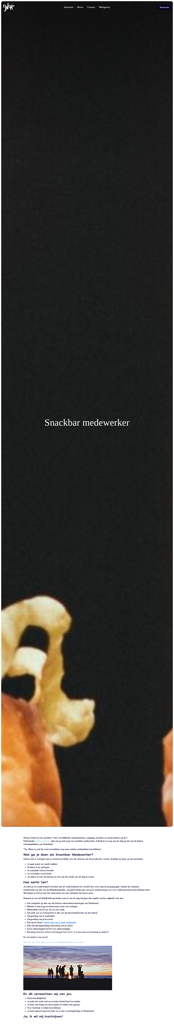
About (80, 7)
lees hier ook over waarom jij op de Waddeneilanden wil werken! (53, 942)
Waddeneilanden (43, 841)
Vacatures (68, 7)
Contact (91, 7)
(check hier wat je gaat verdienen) (59, 922)
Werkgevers (104, 7)
